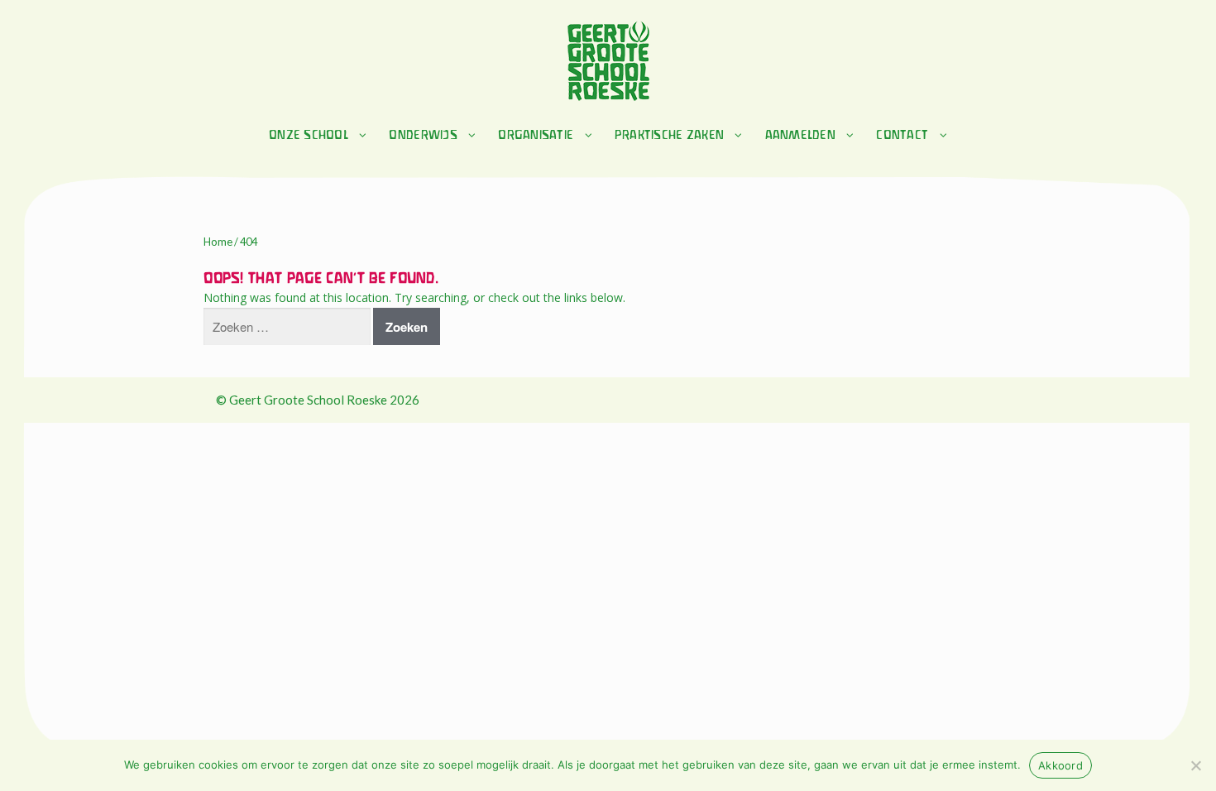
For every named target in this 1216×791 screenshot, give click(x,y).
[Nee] (1195, 765)
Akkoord (1060, 765)
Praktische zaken (669, 136)
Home (217, 241)
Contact (902, 136)
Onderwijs (423, 136)
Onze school (308, 136)
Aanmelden (800, 136)
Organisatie (535, 136)
